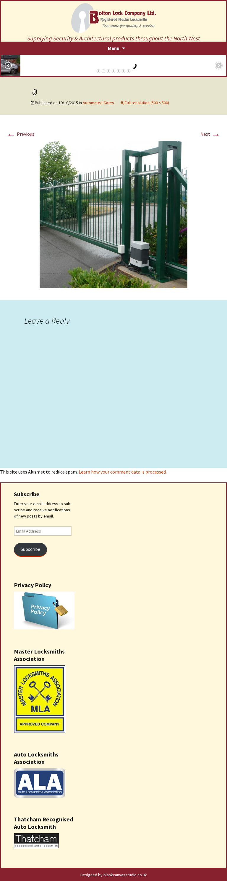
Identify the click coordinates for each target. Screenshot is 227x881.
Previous (20, 134)
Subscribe (30, 549)
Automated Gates (98, 102)
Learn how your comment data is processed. (123, 472)
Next (210, 134)
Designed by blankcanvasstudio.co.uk (113, 874)
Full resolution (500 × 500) (147, 102)
